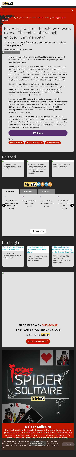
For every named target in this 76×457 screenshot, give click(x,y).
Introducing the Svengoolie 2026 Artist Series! (12, 167)
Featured (10, 191)
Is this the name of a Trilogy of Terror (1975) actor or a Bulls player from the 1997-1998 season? (37, 169)
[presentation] (4, 205)
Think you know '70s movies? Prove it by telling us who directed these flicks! (62, 259)
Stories (9, 18)
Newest (46, 191)
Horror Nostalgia (53, 143)
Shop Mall (39, 231)
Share (39, 133)
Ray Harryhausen (16, 143)
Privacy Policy (32, 445)
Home (4, 18)
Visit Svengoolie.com (37, 341)
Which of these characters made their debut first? (12, 256)
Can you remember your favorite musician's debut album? (37, 258)
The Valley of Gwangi (34, 143)
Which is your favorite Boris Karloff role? (61, 166)
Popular (28, 191)
